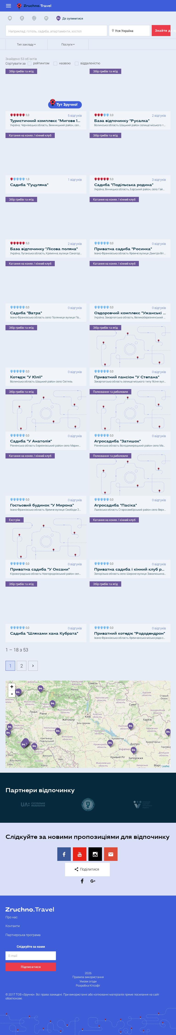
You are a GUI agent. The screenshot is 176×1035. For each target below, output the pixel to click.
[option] (33, 804)
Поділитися (89, 869)
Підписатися (31, 967)
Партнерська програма (23, 935)
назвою (65, 63)
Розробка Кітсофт (88, 985)
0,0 (111, 242)
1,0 (27, 178)
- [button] (12, 693)
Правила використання (88, 977)
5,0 (27, 114)
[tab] (11, 18)
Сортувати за (16, 63)
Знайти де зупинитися (162, 30)
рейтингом (41, 63)
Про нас (11, 917)
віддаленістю (90, 63)
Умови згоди (88, 981)
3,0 (111, 114)
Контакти (13, 926)
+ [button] (11, 687)
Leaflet (165, 766)
